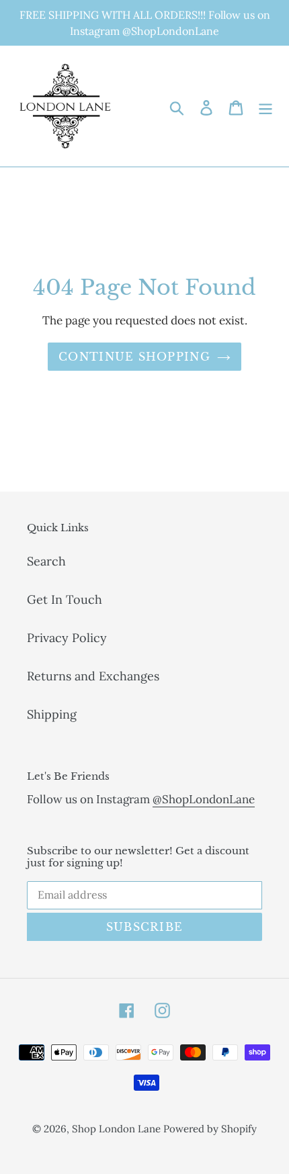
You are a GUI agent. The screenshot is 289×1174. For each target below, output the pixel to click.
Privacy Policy (67, 637)
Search (46, 561)
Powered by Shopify (210, 1128)
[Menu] (265, 106)
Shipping (52, 714)
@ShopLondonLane (204, 799)
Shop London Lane (117, 1128)
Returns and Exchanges (93, 676)
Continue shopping (134, 356)
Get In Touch (64, 599)
